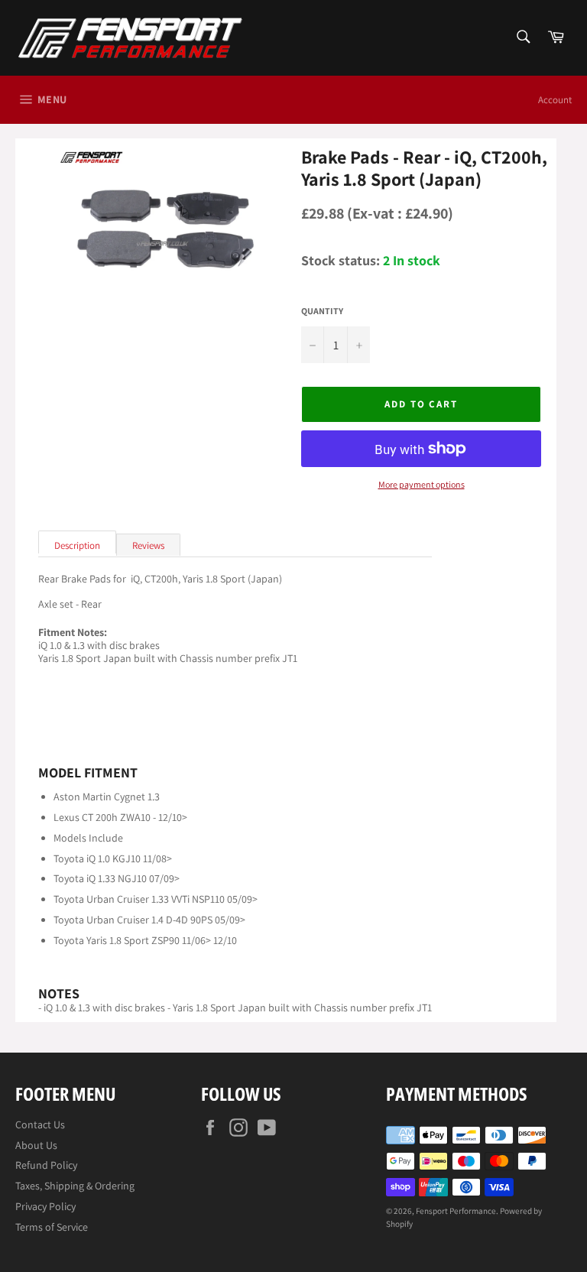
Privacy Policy (45, 1206)
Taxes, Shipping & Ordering (75, 1185)
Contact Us (40, 1124)
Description (77, 545)
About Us (36, 1145)
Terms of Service (51, 1227)
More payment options (421, 484)
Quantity (322, 311)
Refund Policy (46, 1165)
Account (555, 99)
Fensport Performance (456, 1210)
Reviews (148, 545)
